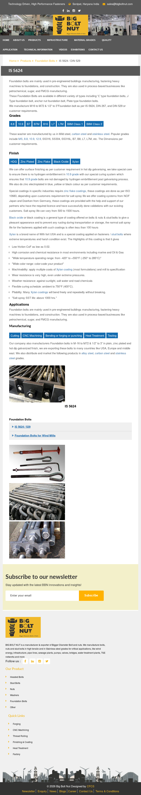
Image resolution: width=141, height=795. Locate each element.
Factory (16, 754)
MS (20, 139)
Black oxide (16, 217)
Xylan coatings (39, 292)
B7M (36, 124)
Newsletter (28, 791)
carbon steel (79, 134)
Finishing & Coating (22, 741)
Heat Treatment (95, 335)
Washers (14, 695)
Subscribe (91, 595)
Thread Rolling (20, 735)
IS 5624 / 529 (22, 427)
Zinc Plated (27, 161)
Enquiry (42, 791)
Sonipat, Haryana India (86, 4)
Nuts (12, 688)
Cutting (15, 335)
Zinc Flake (44, 161)
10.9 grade (72, 174)
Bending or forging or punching (64, 335)
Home (6, 40)
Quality (106, 40)
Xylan (75, 161)
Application (10, 49)
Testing (112, 335)
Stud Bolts (15, 682)
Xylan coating (64, 269)
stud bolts (117, 234)
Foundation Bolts (45, 61)
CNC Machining (32, 335)
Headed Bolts (17, 676)
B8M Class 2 (94, 124)
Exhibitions (78, 49)
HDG (14, 161)
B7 (28, 124)
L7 (53, 124)
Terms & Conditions (107, 791)
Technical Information (38, 49)
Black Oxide (61, 161)
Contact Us (95, 49)
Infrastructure (57, 40)
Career (72, 791)
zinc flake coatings (75, 191)
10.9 (20, 124)
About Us (19, 40)
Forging (17, 723)
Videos (63, 49)
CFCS (90, 786)
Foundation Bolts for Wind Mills (35, 435)
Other (13, 707)
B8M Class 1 (75, 124)
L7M (61, 124)
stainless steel (100, 134)
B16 (45, 124)
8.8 (12, 124)
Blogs (62, 791)
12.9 (38, 139)
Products (34, 40)
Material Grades (84, 40)
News (53, 791)
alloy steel (87, 353)
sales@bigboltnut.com (120, 4)
